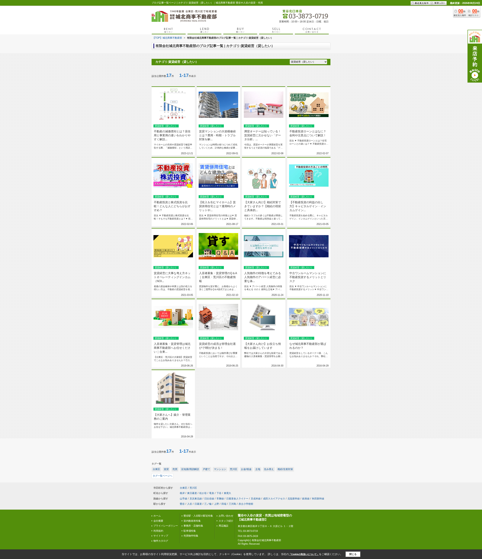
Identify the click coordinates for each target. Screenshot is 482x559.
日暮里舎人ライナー (237, 498)
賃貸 (166, 469)
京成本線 (256, 498)
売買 (174, 469)
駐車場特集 (190, 530)
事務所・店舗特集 (193, 525)
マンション (220, 469)
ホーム (157, 515)
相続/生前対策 (285, 469)
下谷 (219, 493)
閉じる (353, 554)
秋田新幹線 (318, 498)
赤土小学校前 (246, 503)
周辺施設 (223, 525)
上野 (216, 503)
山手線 (183, 498)
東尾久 (227, 493)
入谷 (189, 503)
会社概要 (158, 520)
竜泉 (211, 493)
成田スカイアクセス (274, 498)
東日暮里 (192, 493)
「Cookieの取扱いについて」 (304, 554)
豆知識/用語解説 (190, 469)
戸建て (206, 469)
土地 (257, 469)
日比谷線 (209, 498)
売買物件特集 (191, 535)
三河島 (232, 503)
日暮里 (198, 503)
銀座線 (306, 498)
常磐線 (220, 498)
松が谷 (203, 493)
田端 (223, 503)
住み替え (269, 469)
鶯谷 (182, 503)
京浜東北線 (196, 498)
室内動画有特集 (192, 520)
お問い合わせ (226, 515)
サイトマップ (160, 535)
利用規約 (158, 530)
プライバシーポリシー (165, 525)
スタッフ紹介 (226, 520)
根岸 (182, 493)
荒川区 (233, 469)
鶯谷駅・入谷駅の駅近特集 (198, 515)
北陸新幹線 (294, 498)
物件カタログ (160, 540)
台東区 (156, 469)
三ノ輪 (208, 503)
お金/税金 (246, 469)
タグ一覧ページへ (162, 475)
